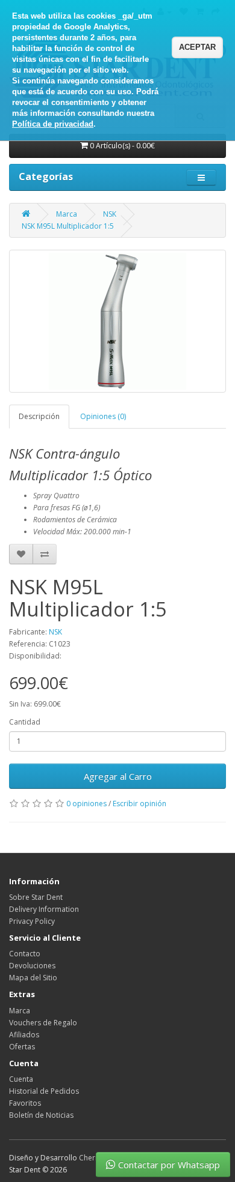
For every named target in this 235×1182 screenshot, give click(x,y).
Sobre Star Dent (36, 897)
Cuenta (21, 1079)
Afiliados (24, 1035)
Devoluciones (32, 965)
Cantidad (24, 722)
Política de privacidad (52, 123)
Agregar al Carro (118, 776)
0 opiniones (86, 803)
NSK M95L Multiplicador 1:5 (68, 226)
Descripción (39, 416)
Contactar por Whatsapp (169, 1165)
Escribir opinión (139, 803)
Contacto (24, 953)
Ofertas (22, 1047)
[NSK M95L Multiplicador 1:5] (117, 321)
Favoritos (25, 1103)
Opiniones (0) (103, 416)
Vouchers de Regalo (43, 1023)
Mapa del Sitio (33, 977)
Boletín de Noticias (41, 1115)
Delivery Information (44, 909)
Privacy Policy (32, 921)
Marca (66, 214)
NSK (109, 214)
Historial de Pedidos (44, 1091)
